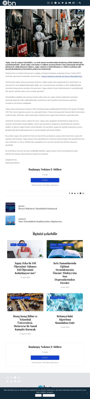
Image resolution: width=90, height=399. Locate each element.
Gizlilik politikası (49, 395)
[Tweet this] (72, 193)
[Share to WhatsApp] (77, 193)
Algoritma (54, 297)
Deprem (53, 244)
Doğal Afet (62, 244)
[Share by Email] (83, 193)
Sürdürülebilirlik (57, 247)
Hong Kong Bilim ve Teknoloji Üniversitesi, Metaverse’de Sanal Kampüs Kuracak (25, 322)
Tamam (38, 395)
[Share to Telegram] (80, 193)
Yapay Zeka (22, 244)
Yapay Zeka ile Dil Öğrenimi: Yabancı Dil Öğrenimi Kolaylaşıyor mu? (25, 268)
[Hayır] (87, 393)
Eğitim (13, 244)
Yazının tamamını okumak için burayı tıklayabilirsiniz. (61, 76)
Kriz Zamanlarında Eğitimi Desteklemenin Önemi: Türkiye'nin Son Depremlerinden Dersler (65, 273)
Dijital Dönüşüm (17, 297)
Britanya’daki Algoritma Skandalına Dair (65, 319)
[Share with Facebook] (69, 193)
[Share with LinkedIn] (75, 193)
